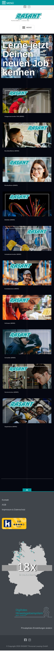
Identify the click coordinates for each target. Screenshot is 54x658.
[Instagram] (29, 6)
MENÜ (10, 3)
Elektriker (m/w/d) (10, 219)
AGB (4, 505)
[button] (4, 3)
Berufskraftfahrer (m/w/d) (12, 151)
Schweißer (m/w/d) (10, 357)
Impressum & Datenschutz (13, 510)
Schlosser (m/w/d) (10, 323)
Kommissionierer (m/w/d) (12, 288)
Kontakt (5, 500)
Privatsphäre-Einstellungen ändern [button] (36, 628)
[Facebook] (25, 6)
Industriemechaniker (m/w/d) (13, 254)
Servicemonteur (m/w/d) (11, 392)
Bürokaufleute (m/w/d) (11, 185)
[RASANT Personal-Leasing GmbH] (27, 17)
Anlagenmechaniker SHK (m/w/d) (14, 116)
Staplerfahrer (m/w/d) (11, 426)
